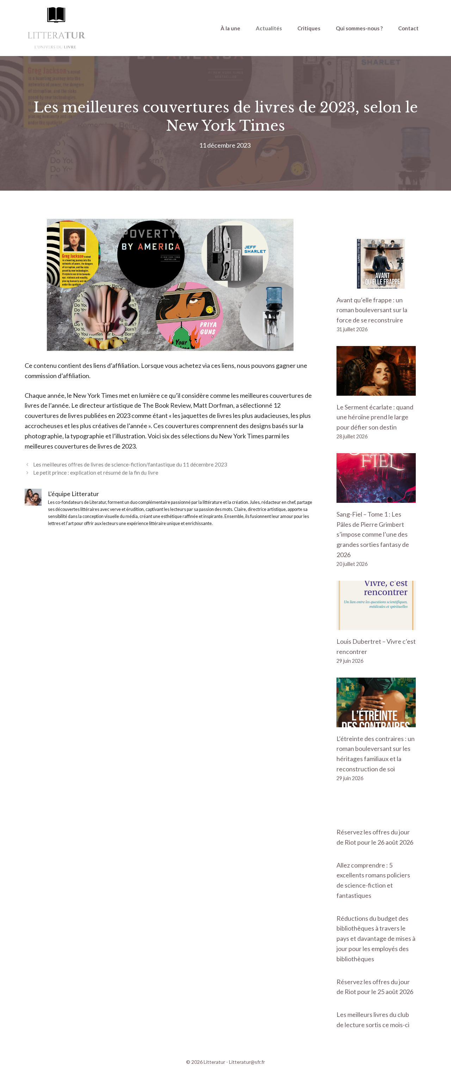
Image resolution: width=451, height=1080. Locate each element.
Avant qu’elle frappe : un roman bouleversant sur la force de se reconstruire (371, 310)
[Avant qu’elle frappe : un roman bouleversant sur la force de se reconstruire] (376, 283)
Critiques (308, 28)
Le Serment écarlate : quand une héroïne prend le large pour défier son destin (374, 417)
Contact (408, 28)
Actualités (269, 28)
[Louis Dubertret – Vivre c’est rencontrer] (376, 625)
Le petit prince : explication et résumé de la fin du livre (95, 472)
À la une (230, 28)
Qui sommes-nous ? (359, 28)
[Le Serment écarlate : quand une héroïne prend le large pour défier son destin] (376, 390)
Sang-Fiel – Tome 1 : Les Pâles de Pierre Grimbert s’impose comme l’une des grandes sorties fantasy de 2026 (372, 534)
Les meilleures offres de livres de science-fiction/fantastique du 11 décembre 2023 (130, 464)
